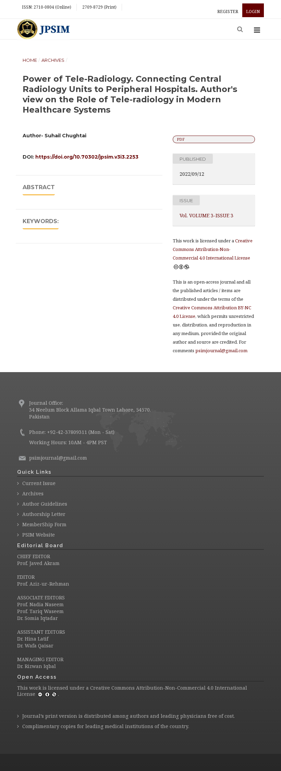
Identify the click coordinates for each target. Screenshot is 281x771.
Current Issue (39, 483)
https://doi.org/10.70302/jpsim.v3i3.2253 (86, 157)
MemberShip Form (44, 524)
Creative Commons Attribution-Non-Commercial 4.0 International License (132, 690)
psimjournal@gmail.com (221, 350)
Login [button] (253, 11)
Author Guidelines (44, 503)
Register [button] (227, 11)
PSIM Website (38, 534)
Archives (52, 60)
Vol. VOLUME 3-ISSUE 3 (206, 215)
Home (30, 60)
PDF (181, 139)
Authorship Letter (43, 514)
